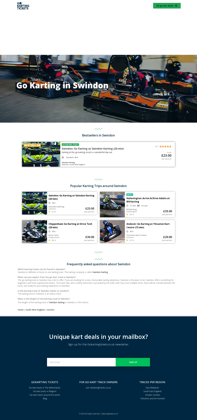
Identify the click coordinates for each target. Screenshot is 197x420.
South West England (35, 309)
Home (21, 309)
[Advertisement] (98, 32)
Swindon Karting (100, 272)
